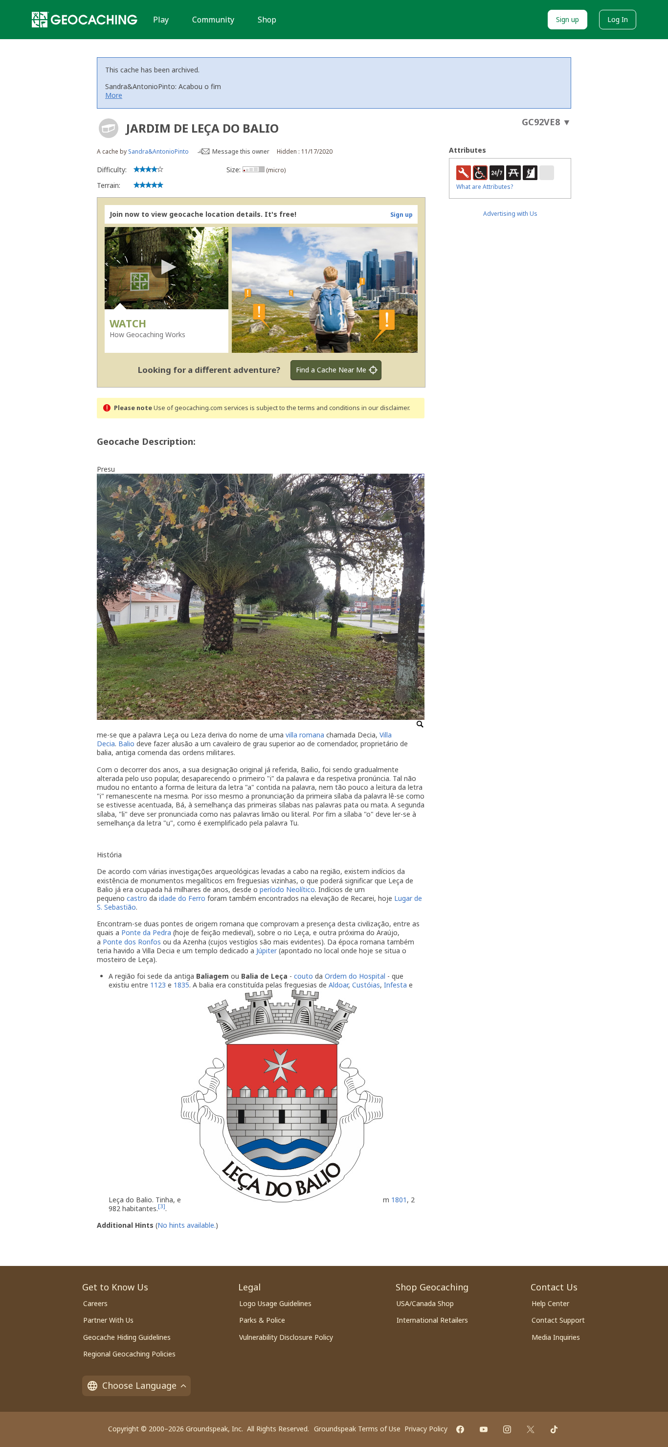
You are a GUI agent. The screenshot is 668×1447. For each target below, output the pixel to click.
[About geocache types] (108, 128)
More (113, 95)
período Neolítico (287, 889)
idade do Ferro (182, 898)
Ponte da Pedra (146, 932)
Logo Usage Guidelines (275, 1303)
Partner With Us (108, 1320)
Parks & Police (262, 1320)
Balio (126, 743)
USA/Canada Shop (425, 1303)
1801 (399, 1199)
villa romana (305, 734)
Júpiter (266, 950)
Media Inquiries (556, 1337)
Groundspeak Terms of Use (357, 1428)
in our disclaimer (385, 408)
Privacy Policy (425, 1428)
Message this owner (240, 151)
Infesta (395, 984)
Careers (95, 1303)
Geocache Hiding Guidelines (127, 1337)
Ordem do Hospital (355, 976)
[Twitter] (530, 1429)
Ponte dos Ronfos (132, 941)
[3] (161, 1206)
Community (213, 19)
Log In (617, 19)
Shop (267, 19)
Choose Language (139, 1385)
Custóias (366, 984)
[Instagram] (507, 1429)
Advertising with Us (510, 213)
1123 (158, 984)
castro (137, 898)
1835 (181, 984)
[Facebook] (460, 1429)
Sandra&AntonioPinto (158, 151)
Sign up (567, 19)
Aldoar (338, 984)
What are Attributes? (484, 187)
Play (161, 19)
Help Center (550, 1303)
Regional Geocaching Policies (129, 1353)
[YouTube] (484, 1429)
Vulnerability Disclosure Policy (286, 1337)
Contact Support (558, 1320)
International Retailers (432, 1320)
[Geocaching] (84, 19)
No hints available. (186, 1225)
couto (303, 976)
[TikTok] (554, 1429)
